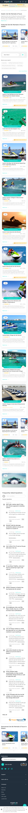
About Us (3, 787)
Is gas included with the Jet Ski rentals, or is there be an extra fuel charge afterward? (15, 696)
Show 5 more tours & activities (13, 485)
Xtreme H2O (21, 595)
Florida (8, 10)
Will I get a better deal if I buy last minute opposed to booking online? (15, 506)
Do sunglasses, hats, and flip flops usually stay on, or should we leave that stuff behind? (15, 609)
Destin (12, 10)
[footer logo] (14, 803)
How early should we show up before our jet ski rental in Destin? (14, 651)
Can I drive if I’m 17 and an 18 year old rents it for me (16, 547)
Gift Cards (3, 796)
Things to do (17, 10)
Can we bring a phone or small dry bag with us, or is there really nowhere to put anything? (15, 630)
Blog (2, 792)
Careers (3, 794)
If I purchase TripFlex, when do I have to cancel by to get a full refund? (15, 567)
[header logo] (8, 1)
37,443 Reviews (12, 6)
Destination (3, 10)
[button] (23, 519)
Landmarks (4, 798)
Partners (3, 789)
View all (4, 714)
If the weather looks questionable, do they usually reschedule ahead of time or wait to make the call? (15, 674)
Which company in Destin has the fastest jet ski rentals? (14, 588)
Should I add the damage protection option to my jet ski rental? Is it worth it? (15, 527)
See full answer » (12, 516)
